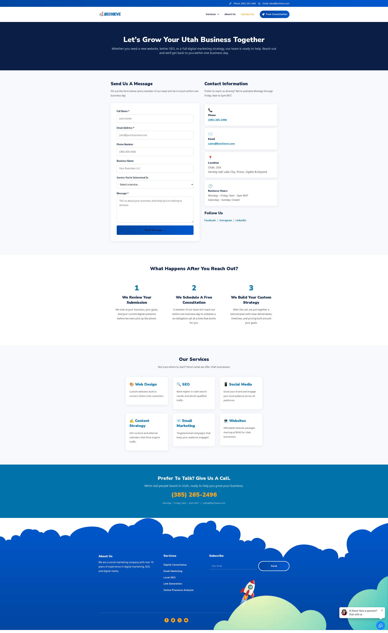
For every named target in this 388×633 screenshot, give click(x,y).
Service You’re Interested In (132, 177)
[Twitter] (173, 620)
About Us (230, 14)
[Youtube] (186, 620)
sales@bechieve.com (221, 143)
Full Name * (123, 111)
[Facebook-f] (166, 620)
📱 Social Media (238, 384)
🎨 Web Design (143, 384)
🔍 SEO (183, 384)
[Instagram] (179, 620)
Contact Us (247, 14)
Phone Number (125, 144)
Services (211, 14)
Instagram (225, 220)
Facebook (210, 220)
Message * (123, 193)
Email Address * (125, 127)
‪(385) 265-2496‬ (217, 120)
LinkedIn (241, 220)
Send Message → (155, 230)
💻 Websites (235, 420)
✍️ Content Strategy (139, 423)
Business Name (125, 160)
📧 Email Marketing (186, 423)
